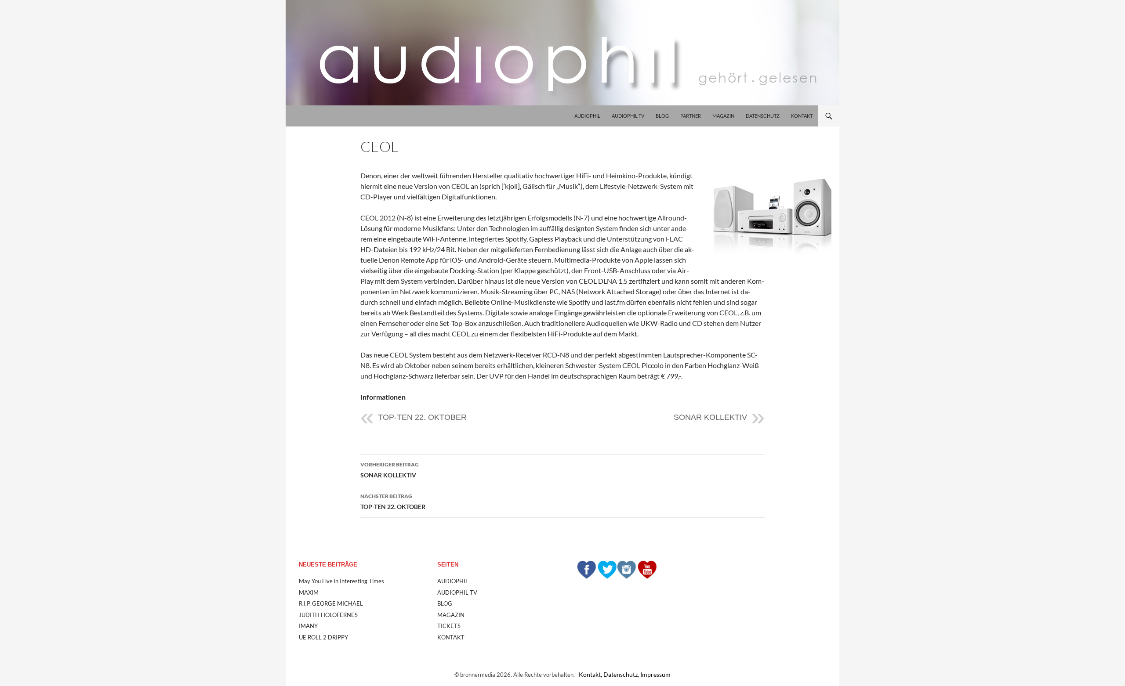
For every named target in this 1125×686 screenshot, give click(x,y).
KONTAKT (802, 116)
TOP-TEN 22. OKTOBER (422, 417)
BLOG (662, 116)
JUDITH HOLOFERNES (328, 614)
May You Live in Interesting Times (341, 581)
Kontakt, (591, 674)
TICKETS (449, 625)
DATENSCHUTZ (763, 116)
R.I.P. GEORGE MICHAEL (331, 603)
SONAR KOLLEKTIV (710, 417)
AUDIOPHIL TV (628, 116)
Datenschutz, (621, 674)
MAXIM (309, 592)
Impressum (655, 674)
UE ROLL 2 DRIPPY (323, 637)
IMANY (308, 625)
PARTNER (690, 116)
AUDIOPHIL (587, 116)
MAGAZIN (723, 116)
